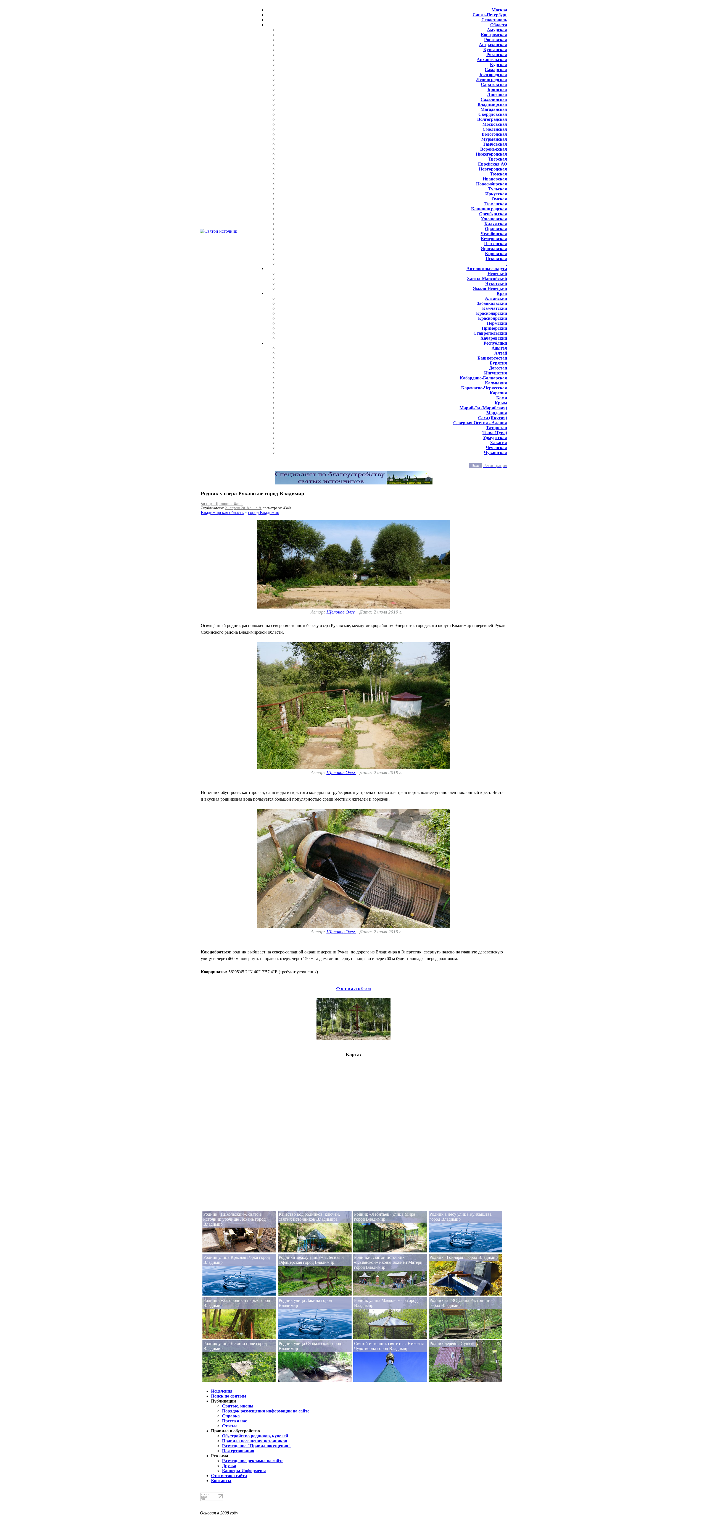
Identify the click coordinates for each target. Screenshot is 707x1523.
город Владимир (263, 512)
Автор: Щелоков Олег (222, 504)
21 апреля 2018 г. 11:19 (243, 508)
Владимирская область (222, 512)
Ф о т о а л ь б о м (353, 988)
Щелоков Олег (341, 612)
